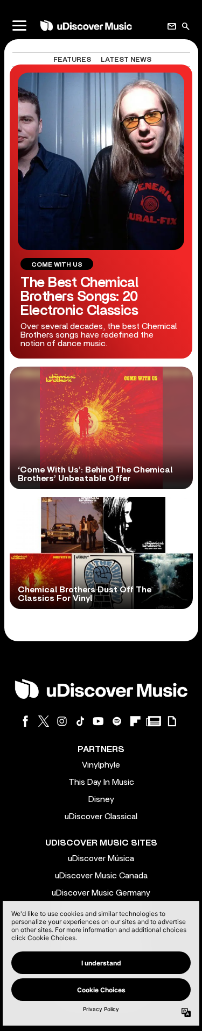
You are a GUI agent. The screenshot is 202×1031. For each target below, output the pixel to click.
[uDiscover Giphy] (171, 721)
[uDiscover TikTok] (80, 721)
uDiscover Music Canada (101, 875)
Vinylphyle (101, 765)
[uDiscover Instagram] (61, 721)
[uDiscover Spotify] (116, 721)
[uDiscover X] (43, 721)
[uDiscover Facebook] (25, 721)
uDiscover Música (101, 858)
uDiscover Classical (101, 816)
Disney (101, 799)
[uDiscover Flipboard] (135, 721)
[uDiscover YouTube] (98, 721)
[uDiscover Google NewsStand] (153, 721)
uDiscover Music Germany (101, 893)
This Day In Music (101, 782)
